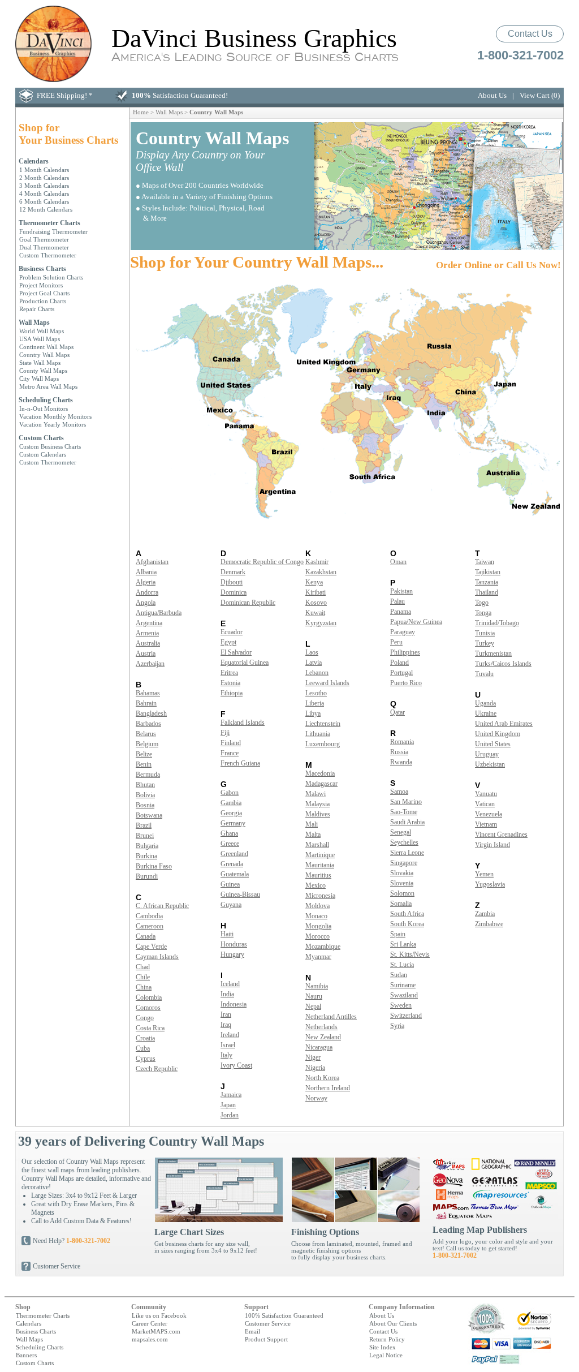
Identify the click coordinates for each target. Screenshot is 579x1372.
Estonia (230, 683)
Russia (399, 752)
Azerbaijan (150, 664)
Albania (146, 572)
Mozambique (322, 946)
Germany (233, 823)
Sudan (398, 975)
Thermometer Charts (49, 223)
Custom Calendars (42, 454)
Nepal (313, 1006)
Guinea (230, 884)
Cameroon (149, 926)
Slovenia (401, 883)
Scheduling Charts (46, 400)
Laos (311, 652)
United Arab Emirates (504, 724)
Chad (143, 967)
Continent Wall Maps (46, 346)
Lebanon (317, 673)
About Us (492, 95)
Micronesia (320, 896)
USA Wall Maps (39, 339)
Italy (226, 1055)
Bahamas (148, 693)
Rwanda (401, 762)
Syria (397, 1026)
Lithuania (317, 734)
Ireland (230, 1035)
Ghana (229, 833)
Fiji (225, 733)
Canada (145, 936)
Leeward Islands (327, 683)
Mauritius (318, 875)
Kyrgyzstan (320, 623)
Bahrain (146, 703)
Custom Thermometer (47, 255)
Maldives (317, 814)
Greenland (234, 854)
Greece (230, 844)
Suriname (403, 985)
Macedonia (320, 773)
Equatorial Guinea (245, 662)
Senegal (400, 832)
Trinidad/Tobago (497, 623)
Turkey (484, 643)
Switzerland (406, 1016)
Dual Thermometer (44, 247)
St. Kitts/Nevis (410, 954)
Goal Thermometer (44, 239)
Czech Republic (157, 1069)
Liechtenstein (322, 724)
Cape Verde (151, 946)
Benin (144, 764)
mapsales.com (150, 1339)
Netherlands (321, 1027)
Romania (402, 742)
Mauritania (319, 865)
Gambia (231, 803)
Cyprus (145, 1059)
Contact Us (530, 33)
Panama (400, 612)
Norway (316, 1098)
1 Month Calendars (44, 169)
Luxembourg (322, 744)
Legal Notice (386, 1355)
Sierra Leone (407, 853)
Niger (313, 1057)
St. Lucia (402, 965)
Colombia (149, 997)
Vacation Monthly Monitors (55, 416)
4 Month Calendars (44, 193)
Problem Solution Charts (51, 277)
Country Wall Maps (44, 354)
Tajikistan (487, 572)
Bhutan (145, 785)
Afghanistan (152, 562)
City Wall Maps (39, 378)
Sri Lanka (403, 944)
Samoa (399, 791)
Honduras (234, 944)
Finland (231, 743)
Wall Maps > (172, 112)
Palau (397, 601)
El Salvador (236, 652)
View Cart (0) (540, 95)
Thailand (486, 592)
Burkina (146, 856)
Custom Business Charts (50, 446)
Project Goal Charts (44, 293)
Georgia (231, 813)
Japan (228, 1105)
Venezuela (488, 814)
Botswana (149, 815)
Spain (397, 934)
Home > (144, 112)
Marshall (317, 845)
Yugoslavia (490, 884)
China (144, 987)
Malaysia (317, 804)
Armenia (147, 633)
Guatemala (235, 874)
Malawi (315, 794)
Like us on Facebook (159, 1315)
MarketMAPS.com (156, 1331)
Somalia (401, 904)
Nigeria (315, 1068)
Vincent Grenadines (501, 834)
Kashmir (317, 562)
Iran (226, 1014)
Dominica (234, 592)
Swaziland (404, 995)
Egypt (228, 642)
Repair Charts (36, 309)
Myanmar (318, 957)
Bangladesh (151, 713)
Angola (145, 603)
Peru (396, 642)
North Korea (322, 1078)
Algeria (145, 582)
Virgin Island (492, 845)
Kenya (314, 582)
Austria (145, 653)
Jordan (230, 1115)
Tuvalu (484, 674)
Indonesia (234, 1004)
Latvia (313, 662)
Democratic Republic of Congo (262, 562)
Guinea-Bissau (240, 894)
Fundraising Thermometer (53, 231)
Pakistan (401, 591)
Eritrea (229, 673)
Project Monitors (41, 285)
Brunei (145, 836)
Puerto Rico (406, 683)
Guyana (231, 905)
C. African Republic (162, 906)
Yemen (484, 874)
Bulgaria (147, 846)
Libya (313, 713)
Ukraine (485, 713)
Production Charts (42, 301)
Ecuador (232, 632)
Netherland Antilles (331, 1017)
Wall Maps (34, 322)
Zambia (485, 914)
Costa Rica (150, 1028)
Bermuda (148, 775)
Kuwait (315, 613)
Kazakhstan (320, 572)
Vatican (485, 804)
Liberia (314, 703)
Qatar (397, 712)
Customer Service (56, 1266)
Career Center (149, 1323)
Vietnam (486, 824)
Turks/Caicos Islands (503, 664)
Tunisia (485, 633)
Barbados (148, 724)
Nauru (313, 996)
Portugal (401, 673)
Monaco (316, 916)
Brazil (144, 825)
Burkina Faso (154, 866)
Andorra (147, 592)
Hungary (232, 954)
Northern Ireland (327, 1088)
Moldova (317, 906)
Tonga (483, 613)
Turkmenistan (493, 653)
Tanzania (486, 582)
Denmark (233, 572)
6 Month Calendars (44, 201)
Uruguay (487, 754)
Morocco (317, 936)
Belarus (146, 734)
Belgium (147, 744)
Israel (228, 1045)
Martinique (320, 855)
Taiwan (484, 562)
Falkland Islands (243, 722)
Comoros (148, 1008)
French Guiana (240, 763)
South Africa (407, 914)
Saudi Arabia (407, 822)
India (227, 994)
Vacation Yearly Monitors (52, 424)
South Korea (407, 924)
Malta (313, 834)
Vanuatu (486, 794)
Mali (311, 824)
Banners (26, 1355)
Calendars (34, 161)
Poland (399, 662)
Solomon (402, 893)
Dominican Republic (248, 603)
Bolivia (145, 795)
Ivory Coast (236, 1065)
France (230, 753)
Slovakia (401, 873)
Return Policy (387, 1339)
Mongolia (318, 926)
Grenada (232, 864)
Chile (143, 977)
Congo (145, 1018)
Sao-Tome (403, 812)
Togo (482, 603)
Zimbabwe (489, 924)
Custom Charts (41, 438)
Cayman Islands (157, 957)
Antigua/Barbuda (159, 613)
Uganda (485, 703)
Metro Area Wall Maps (48, 386)
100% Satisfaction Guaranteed (284, 1315)
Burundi (147, 876)
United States (493, 744)
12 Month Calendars (45, 209)
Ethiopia (232, 693)
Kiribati (315, 592)
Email (252, 1331)
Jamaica (231, 1095)
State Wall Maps (40, 362)
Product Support (266, 1339)
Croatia (145, 1038)
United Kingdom (497, 734)
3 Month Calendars (44, 185)
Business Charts (42, 269)
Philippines (405, 652)
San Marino (406, 802)
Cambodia (149, 916)
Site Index (382, 1347)
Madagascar (321, 784)
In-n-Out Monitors (43, 408)
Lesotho (316, 693)
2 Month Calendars (44, 177)
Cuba (143, 1048)
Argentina (149, 623)
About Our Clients (393, 1323)
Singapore (403, 863)
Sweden (401, 1005)
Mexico (315, 885)
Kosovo (316, 603)
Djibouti (232, 582)
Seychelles (404, 842)
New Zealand (323, 1037)
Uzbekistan (490, 764)
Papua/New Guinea (416, 622)
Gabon (230, 793)
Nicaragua (318, 1047)
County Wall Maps (43, 370)
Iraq (226, 1025)
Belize (144, 754)
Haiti (227, 934)
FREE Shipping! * (65, 95)
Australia (148, 643)
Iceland (230, 984)
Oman (398, 562)
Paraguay (402, 632)
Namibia (316, 986)
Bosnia (145, 805)
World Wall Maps (41, 331)
